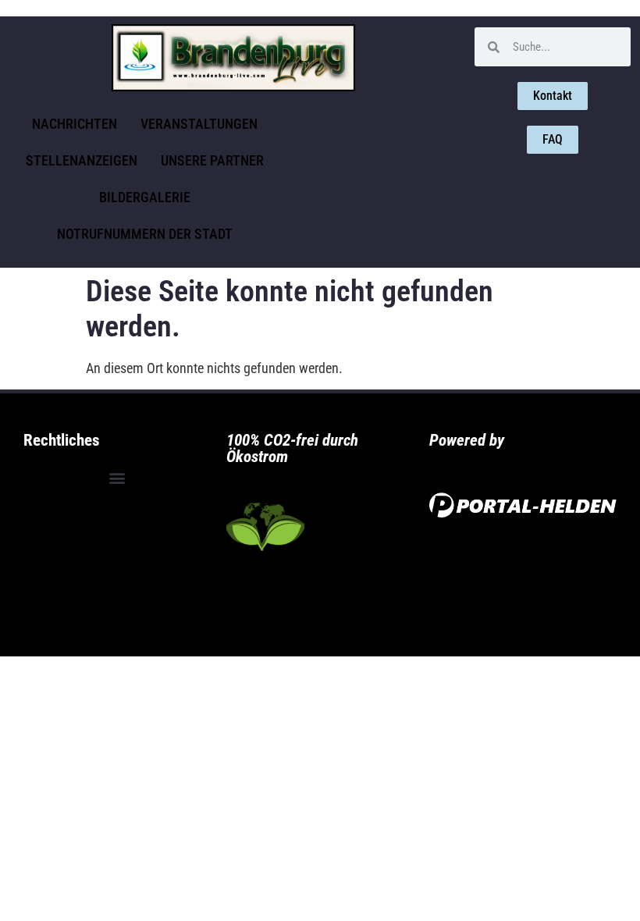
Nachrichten (74, 124)
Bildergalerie (144, 197)
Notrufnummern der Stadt (145, 234)
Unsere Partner (212, 160)
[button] (117, 477)
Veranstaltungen (199, 124)
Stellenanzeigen (81, 160)
